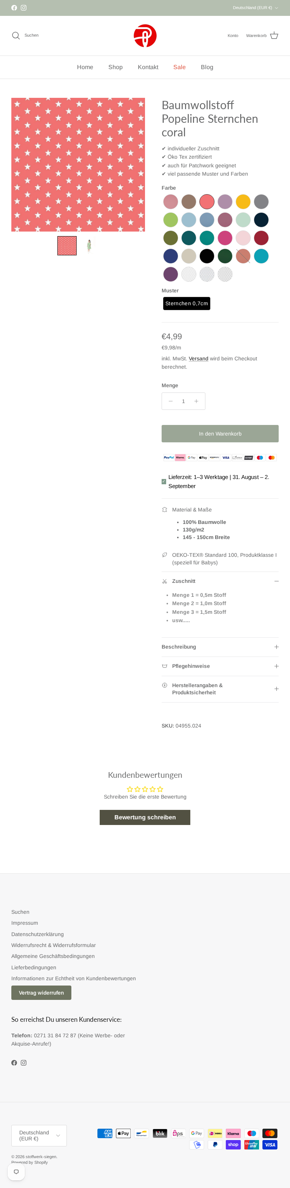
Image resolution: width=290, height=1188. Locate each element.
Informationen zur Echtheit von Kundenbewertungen (73, 978)
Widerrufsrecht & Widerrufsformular (53, 945)
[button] (67, 245)
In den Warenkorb (220, 434)
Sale (179, 67)
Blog (207, 67)
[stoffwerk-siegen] (145, 35)
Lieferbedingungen (33, 967)
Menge (170, 385)
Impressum (24, 923)
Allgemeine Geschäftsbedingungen (53, 956)
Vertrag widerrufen (41, 993)
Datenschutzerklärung (37, 934)
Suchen (20, 912)
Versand (198, 358)
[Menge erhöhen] (198, 401)
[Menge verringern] (168, 401)
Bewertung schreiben (145, 817)
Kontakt (148, 67)
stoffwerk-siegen (41, 1156)
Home (85, 67)
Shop (115, 67)
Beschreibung (179, 647)
